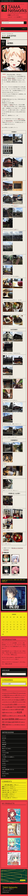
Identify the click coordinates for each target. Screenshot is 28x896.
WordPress (12, 695)
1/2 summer (5, 693)
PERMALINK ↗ (4, 581)
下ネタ (16, 707)
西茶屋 (13, 78)
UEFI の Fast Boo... (5, 773)
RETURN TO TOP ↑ (6, 892)
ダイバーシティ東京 (11, 701)
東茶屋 (9, 78)
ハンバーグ (20, 704)
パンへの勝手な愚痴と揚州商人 (7, 784)
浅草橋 (13, 719)
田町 (5, 722)
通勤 (5, 724)
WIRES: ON (24, 28)
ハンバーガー (10, 704)
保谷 (13, 709)
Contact (3, 740)
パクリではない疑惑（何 (6, 797)
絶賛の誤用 (4, 744)
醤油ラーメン (12, 724)
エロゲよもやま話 (5, 752)
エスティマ (7, 699)
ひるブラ (15, 205)
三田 (9, 707)
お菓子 (17, 695)
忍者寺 (5, 104)
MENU (2, 28)
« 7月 (3, 634)
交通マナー (8, 709)
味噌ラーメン (13, 712)
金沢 (6, 580)
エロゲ (13, 699)
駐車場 (4, 726)
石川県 (24, 579)
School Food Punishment (8, 579)
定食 (7, 715)
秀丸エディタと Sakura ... (6, 748)
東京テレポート (15, 715)
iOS (10, 693)
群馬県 (23, 722)
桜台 (22, 715)
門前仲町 (23, 724)
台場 (18, 709)
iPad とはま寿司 (5, 794)
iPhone (15, 693)
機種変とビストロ (5, 786)
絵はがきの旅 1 (9, 120)
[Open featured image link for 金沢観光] (14, 59)
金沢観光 (10, 43)
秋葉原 (18, 722)
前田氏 (11, 104)
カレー (20, 699)
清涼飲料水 (22, 719)
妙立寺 (18, 579)
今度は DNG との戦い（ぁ (6, 790)
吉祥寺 (7, 712)
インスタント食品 (14, 697)
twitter (6, 695)
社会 (11, 722)
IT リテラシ (4, 765)
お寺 (15, 229)
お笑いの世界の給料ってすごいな (8, 769)
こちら (15, 654)
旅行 (8, 41)
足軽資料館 (3, 580)
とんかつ (22, 695)
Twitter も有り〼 (8, 663)
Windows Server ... (5, 761)
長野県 (18, 724)
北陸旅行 (15, 579)
